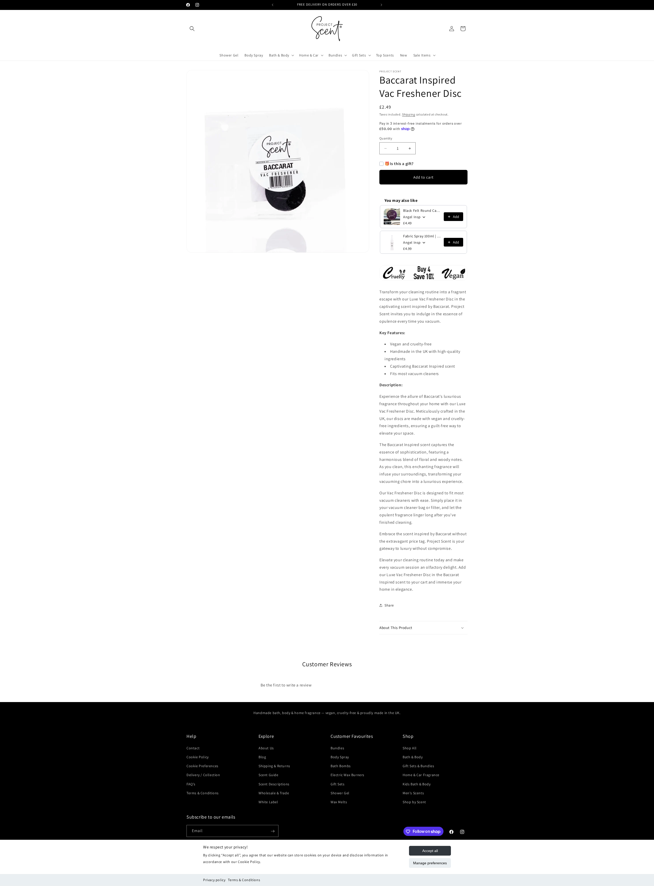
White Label (268, 801)
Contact (193, 747)
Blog (262, 756)
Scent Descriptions (274, 784)
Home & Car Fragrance (421, 774)
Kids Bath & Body (417, 784)
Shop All (410, 747)
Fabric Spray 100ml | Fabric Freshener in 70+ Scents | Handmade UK (422, 236)
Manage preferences (430, 863)
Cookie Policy (197, 756)
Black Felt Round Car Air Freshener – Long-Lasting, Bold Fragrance (422, 210)
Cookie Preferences (202, 765)
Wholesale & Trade (274, 792)
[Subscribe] (272, 831)
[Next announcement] (381, 5)
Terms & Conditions (244, 880)
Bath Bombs (341, 765)
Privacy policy (214, 880)
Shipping (408, 114)
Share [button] (389, 605)
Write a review (368, 682)
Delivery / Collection (203, 774)
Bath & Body (413, 756)
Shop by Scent (414, 801)
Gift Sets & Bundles (418, 765)
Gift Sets (337, 784)
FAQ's (190, 784)
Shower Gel (340, 792)
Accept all (430, 851)
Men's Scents (413, 792)
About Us (266, 747)
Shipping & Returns (274, 765)
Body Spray (340, 756)
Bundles (337, 747)
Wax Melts (339, 801)
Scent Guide (268, 774)
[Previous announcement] (272, 5)
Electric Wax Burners (347, 774)
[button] (192, 28)
